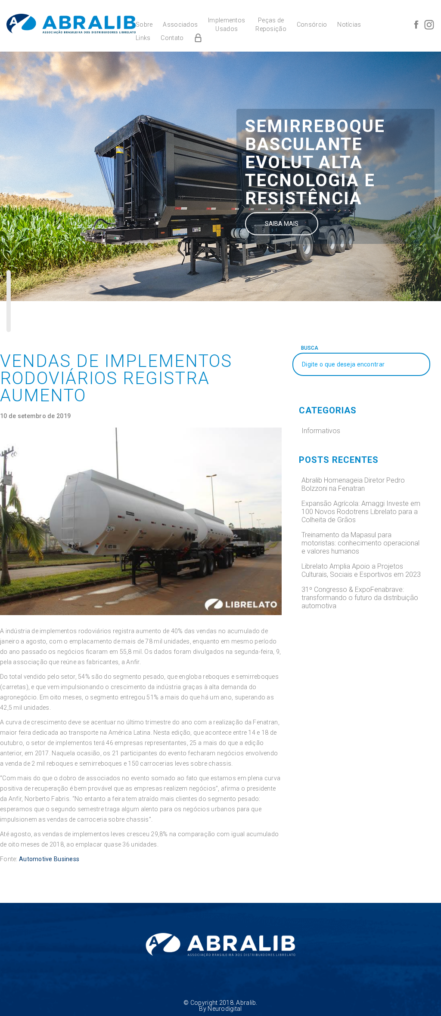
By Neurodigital (220, 1009)
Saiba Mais (281, 223)
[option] (220, 176)
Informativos (320, 431)
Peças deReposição (270, 24)
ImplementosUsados (226, 24)
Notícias (349, 24)
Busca (309, 348)
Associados (180, 24)
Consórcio (312, 24)
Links (143, 37)
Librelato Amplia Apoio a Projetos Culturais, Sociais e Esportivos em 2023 (361, 570)
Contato (172, 37)
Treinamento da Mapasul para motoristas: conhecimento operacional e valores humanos (360, 543)
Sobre (144, 24)
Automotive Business (49, 859)
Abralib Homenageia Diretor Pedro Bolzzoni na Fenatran (353, 484)
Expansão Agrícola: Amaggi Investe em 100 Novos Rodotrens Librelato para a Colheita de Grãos (360, 511)
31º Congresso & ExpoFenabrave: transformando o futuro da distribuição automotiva (359, 597)
